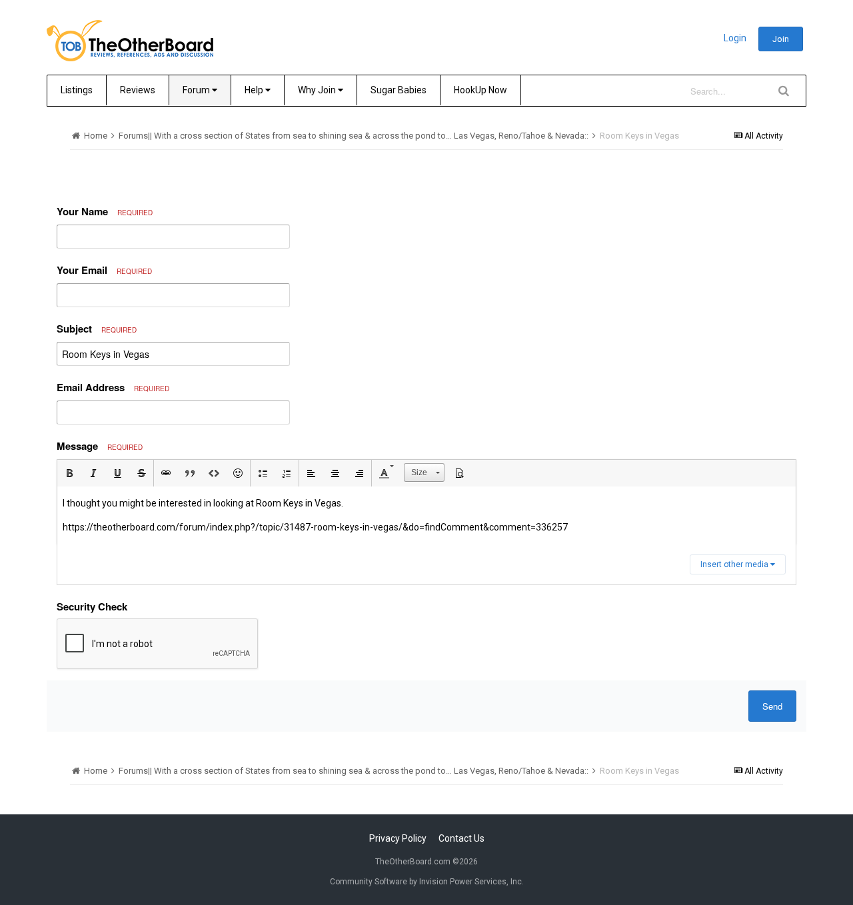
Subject (97, 328)
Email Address (113, 387)
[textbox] (426, 515)
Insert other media (735, 564)
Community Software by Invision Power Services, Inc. (427, 881)
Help (255, 90)
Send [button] (772, 706)
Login (735, 38)
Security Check (92, 606)
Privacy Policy (397, 838)
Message (100, 446)
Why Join (318, 90)
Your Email (104, 270)
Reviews (137, 90)
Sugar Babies (398, 90)
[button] (69, 473)
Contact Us (461, 838)
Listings (77, 90)
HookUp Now (480, 90)
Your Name (105, 211)
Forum (197, 90)
